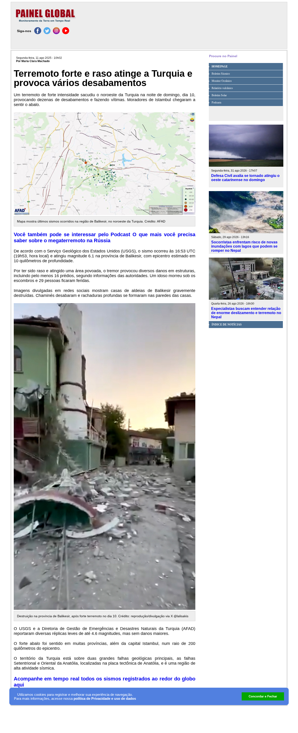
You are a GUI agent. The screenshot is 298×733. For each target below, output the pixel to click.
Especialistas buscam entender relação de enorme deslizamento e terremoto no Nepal (246, 313)
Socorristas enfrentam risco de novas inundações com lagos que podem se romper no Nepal (244, 246)
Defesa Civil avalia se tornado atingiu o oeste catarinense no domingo (245, 178)
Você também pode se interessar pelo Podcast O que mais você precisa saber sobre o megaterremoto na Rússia (104, 237)
